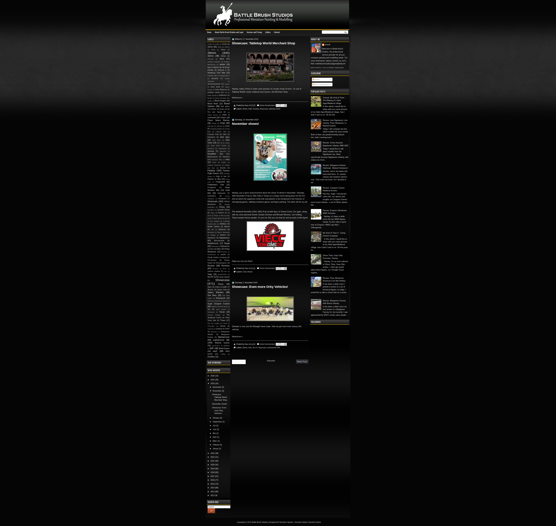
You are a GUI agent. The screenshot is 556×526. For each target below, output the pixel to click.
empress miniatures (214, 165)
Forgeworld (220, 182)
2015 (213, 484)
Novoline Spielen (286, 522)
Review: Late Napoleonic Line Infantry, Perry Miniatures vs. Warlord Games (335, 123)
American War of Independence (218, 75)
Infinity (222, 207)
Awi (226, 92)
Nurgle (227, 243)
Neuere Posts (239, 362)
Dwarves (226, 157)
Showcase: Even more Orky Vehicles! (260, 287)
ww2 (215, 351)
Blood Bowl (212, 104)
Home (209, 32)
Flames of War (214, 179)
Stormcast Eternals (213, 301)
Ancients (214, 78)
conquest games (216, 129)
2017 (213, 476)
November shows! (245, 124)
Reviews (225, 265)
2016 (213, 480)
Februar (216, 445)
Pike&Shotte (211, 254)
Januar (216, 449)
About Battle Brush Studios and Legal (229, 32)
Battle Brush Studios (260, 522)
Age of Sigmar (213, 67)
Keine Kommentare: (268, 105)
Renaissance (221, 263)
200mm (227, 47)
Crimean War (221, 131)
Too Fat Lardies (213, 323)
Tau (208, 309)
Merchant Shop (281, 92)
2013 (213, 492)
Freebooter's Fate (215, 185)
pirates (223, 254)
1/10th (209, 44)
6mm (222, 59)
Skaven (210, 290)
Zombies (211, 357)
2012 (213, 495)
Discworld (223, 151)
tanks (225, 306)
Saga (209, 274)
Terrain (222, 312)
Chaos (223, 117)
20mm (213, 50)
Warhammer (224, 337)
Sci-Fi (255, 347)
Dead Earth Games (218, 145)
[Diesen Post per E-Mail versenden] (277, 105)
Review (211, 265)
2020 (213, 465)
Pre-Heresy (211, 260)
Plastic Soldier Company (217, 257)
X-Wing (223, 354)
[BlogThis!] (279, 105)
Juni (215, 429)
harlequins (211, 196)
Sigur (327, 44)
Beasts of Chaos (213, 98)
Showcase (264, 109)
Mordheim (211, 238)
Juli (214, 426)
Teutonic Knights (213, 315)
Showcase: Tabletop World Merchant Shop (263, 43)
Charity (214, 123)
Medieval (222, 229)
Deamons (210, 148)
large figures (218, 218)
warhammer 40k (273, 347)
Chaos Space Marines (218, 120)
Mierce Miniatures (223, 232)
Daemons (211, 137)
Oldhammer (225, 246)
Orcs (212, 249)
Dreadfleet (211, 154)
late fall (227, 218)
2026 (213, 376)
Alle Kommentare (321, 84)
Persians (224, 252)
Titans (222, 320)
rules (225, 271)
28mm (245, 109)
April (215, 437)
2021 (213, 461)
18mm (220, 47)
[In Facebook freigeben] (285, 105)
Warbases (214, 332)
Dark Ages (225, 137)
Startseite (271, 361)
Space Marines (215, 292)
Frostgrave (211, 187)
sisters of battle (221, 287)
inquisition (210, 210)
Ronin (225, 268)
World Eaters (224, 348)
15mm (210, 47)
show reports (224, 277)
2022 (213, 457)
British (213, 109)
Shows (250, 272)
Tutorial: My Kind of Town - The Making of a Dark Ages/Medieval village (334, 100)
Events (223, 168)
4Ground (210, 59)
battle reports (211, 95)
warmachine (216, 345)
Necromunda (219, 240)
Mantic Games (213, 226)
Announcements (213, 84)
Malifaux (223, 224)
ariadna (227, 84)
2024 (213, 383)
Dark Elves (216, 140)
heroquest (222, 199)
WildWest (227, 345)
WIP (212, 348)
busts (222, 109)
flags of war (221, 176)
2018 (213, 472)
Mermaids (210, 232)
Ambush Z (222, 70)
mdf (212, 229)
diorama (210, 151)
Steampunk (220, 298)
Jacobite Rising (223, 210)
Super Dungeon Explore (218, 304)
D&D (250, 109)
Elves (214, 162)
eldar (228, 159)
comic (227, 126)
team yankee (221, 309)
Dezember (217, 387)
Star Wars (212, 295)
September (217, 422)
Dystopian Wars (217, 159)
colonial (219, 126)
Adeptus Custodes (213, 62)
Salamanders (222, 274)
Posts (317, 79)
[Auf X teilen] (282, 105)
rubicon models (213, 271)
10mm (224, 44)
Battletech (223, 95)
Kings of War (218, 215)
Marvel (227, 226)
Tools (225, 323)
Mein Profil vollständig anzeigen (327, 67)
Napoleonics (224, 238)
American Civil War (216, 73)
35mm (223, 56)
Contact (277, 32)
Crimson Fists (213, 134)
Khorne (221, 213)
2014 (213, 488)
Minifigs (213, 235)
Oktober (216, 418)
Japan (213, 213)
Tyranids (210, 329)
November (217, 391)
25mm (223, 50)
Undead (219, 329)
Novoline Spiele (301, 522)
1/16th (217, 44)
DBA (218, 143)
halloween (221, 193)
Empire (224, 162)
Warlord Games (222, 343)
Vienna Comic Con (288, 212)
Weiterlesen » (237, 98)
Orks (250, 347)
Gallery (267, 32)
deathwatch (222, 148)
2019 (213, 469)
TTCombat (210, 326)
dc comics (226, 143)
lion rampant (214, 221)
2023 (213, 453)
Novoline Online (314, 522)
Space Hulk (222, 290)
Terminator (210, 312)
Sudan (225, 301)
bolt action (225, 106)
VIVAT (227, 329)
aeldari (222, 64)
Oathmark (214, 246)
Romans (215, 268)
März (215, 441)
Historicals (212, 201)
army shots (215, 87)
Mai (214, 433)
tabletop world (274, 109)
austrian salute (213, 92)
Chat (244, 272)
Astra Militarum (221, 89)
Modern (223, 235)
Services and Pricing (254, 32)
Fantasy (256, 109)
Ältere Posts (302, 362)
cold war (210, 126)
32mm (210, 56)
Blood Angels (220, 101)
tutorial (222, 326)
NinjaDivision (212, 243)
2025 (213, 380)
